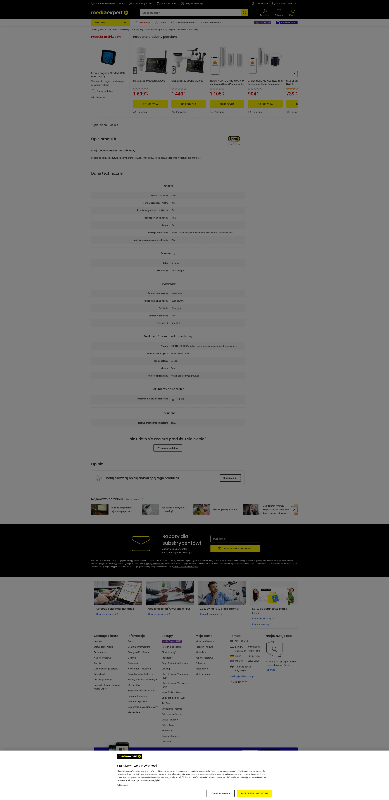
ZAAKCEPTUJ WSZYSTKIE (254, 793)
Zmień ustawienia (220, 793)
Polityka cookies (124, 785)
